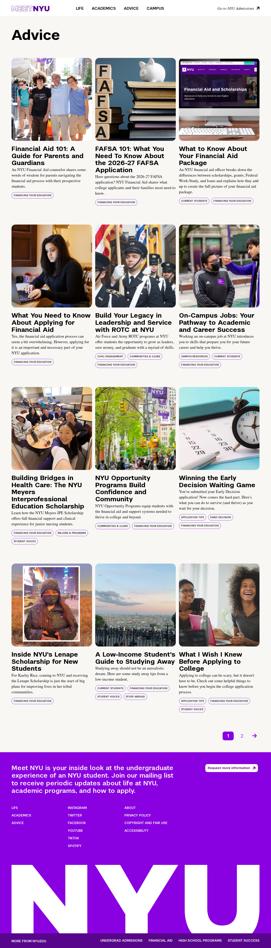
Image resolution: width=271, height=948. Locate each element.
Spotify (75, 846)
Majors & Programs (72, 533)
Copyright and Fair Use (145, 823)
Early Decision (220, 517)
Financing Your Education (32, 195)
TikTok (73, 838)
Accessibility (136, 831)
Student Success (243, 940)
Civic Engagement (110, 356)
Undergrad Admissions (121, 940)
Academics (104, 8)
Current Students (194, 201)
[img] (52, 99)
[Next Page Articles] (254, 735)
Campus (155, 8)
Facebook (77, 823)
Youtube (75, 831)
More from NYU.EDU (29, 941)
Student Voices (25, 541)
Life (80, 8)
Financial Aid (161, 940)
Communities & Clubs (145, 356)
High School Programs (200, 940)
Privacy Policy (137, 815)
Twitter (75, 815)
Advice (131, 8)
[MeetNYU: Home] (30, 8)
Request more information (229, 768)
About (130, 808)
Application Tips (192, 517)
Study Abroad (135, 696)
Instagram (77, 808)
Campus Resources (194, 356)
